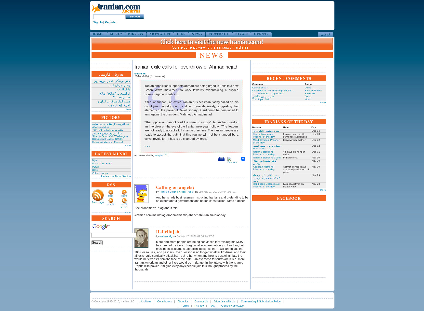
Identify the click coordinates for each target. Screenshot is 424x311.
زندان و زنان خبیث (119, 85)
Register (111, 22)
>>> (147, 146)
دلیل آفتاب (123, 89)
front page (98, 202)
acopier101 (161, 155)
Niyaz (95, 160)
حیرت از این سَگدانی (263, 96)
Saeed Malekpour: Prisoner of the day (264, 135)
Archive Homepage (232, 305)
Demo (308, 87)
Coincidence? (260, 87)
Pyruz (95, 166)
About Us (183, 301)
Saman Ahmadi (313, 90)
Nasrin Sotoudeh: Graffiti (267, 157)
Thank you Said (261, 99)
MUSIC (116, 34)
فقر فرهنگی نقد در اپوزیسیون (112, 81)
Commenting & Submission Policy (261, 301)
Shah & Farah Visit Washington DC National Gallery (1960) (110, 137)
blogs (111, 196)
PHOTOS (135, 34)
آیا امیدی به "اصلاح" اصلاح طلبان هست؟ (114, 95)
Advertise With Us (224, 301)
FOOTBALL (219, 34)
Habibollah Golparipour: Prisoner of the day (266, 185)
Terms (185, 305)
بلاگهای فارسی (124, 205)
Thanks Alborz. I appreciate (267, 93)
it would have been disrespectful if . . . (273, 90)
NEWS (197, 34)
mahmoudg (165, 236)
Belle (95, 170)
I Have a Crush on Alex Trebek (176, 191)
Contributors (164, 301)
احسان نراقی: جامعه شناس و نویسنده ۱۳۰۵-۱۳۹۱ (267, 147)
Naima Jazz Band (102, 163)
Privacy (199, 305)
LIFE (181, 34)
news (124, 196)
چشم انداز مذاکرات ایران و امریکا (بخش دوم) (114, 103)
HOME (98, 34)
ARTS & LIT (160, 34)
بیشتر (128, 109)
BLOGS (241, 34)
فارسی (325, 34)
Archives (146, 301)
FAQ (212, 305)
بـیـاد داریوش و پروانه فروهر (107, 133)
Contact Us (201, 301)
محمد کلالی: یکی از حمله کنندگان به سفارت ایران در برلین (266, 178)
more (128, 145)
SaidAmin (310, 93)
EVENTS (261, 34)
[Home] (116, 13)
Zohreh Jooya (100, 173)
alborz (308, 99)
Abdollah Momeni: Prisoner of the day (264, 168)
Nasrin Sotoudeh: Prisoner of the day (264, 153)
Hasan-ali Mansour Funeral (107, 142)
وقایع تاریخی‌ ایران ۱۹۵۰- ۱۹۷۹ (107, 129)
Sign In (98, 22)
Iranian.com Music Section (116, 176)
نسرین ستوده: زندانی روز (266, 130)
